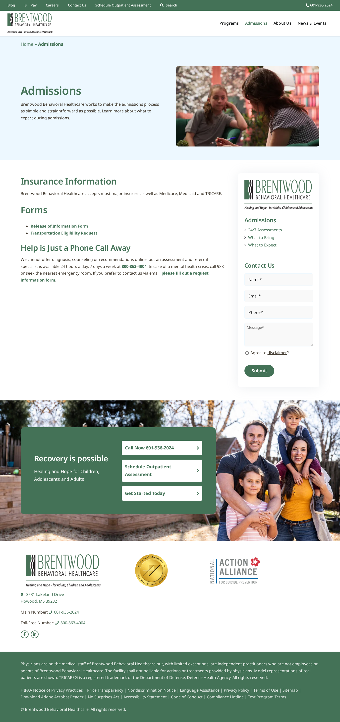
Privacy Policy (236, 690)
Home (27, 44)
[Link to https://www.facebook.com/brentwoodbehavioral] (25, 634)
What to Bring (261, 237)
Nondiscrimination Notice (151, 690)
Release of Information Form (59, 226)
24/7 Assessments (265, 230)
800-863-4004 (134, 266)
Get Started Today (145, 493)
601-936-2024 (321, 5)
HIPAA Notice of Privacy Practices (52, 690)
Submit (259, 371)
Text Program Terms (267, 697)
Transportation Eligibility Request (64, 233)
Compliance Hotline (225, 697)
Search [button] (171, 5)
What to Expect (262, 245)
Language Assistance (200, 690)
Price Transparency (105, 690)
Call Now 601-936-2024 (149, 448)
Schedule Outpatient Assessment (148, 470)
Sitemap (291, 690)
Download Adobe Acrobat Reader (52, 697)
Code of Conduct (187, 697)
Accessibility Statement (145, 697)
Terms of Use (266, 690)
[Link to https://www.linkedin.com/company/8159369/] (35, 634)
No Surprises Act (103, 697)
